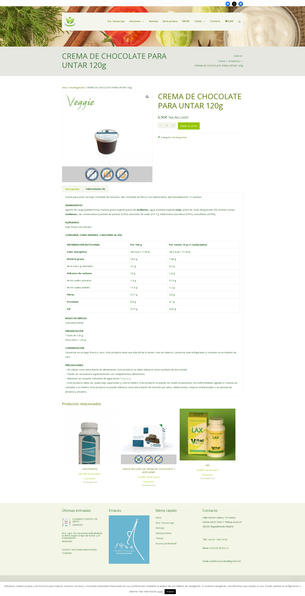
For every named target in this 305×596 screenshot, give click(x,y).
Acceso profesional (166, 543)
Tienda (159, 538)
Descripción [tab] (72, 189)
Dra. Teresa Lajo (165, 522)
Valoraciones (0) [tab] (95, 188)
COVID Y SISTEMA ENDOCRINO (79, 549)
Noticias (160, 527)
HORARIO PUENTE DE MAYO (85, 520)
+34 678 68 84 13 (219, 548)
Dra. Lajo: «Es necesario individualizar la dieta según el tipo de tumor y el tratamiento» (82, 535)
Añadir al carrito (188, 125)
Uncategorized (76, 87)
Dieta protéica (163, 533)
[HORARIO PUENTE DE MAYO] (66, 522)
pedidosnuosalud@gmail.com (225, 561)
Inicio (64, 87)
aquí (160, 591)
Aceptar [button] (170, 591)
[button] (147, 97)
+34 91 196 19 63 (217, 539)
